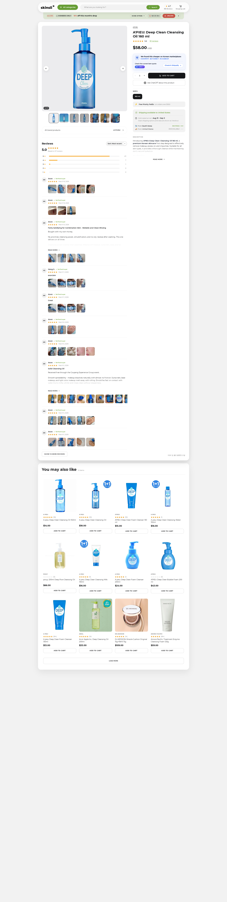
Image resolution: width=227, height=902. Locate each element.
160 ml (137, 96)
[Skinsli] (47, 7)
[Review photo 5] (90, 189)
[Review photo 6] (100, 399)
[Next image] (122, 68)
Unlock (170, 16)
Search (154, 7)
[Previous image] (46, 68)
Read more (53, 250)
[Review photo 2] (62, 189)
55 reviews (154, 41)
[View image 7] (115, 118)
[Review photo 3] (71, 189)
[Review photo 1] (52, 189)
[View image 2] (64, 118)
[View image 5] (94, 118)
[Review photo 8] (119, 399)
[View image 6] (105, 118)
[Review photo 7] (109, 399)
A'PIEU (135, 27)
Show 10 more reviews (54, 454)
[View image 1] (53, 118)
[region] (84, 68)
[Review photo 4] (81, 189)
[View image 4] (84, 118)
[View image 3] (74, 118)
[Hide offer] (178, 16)
